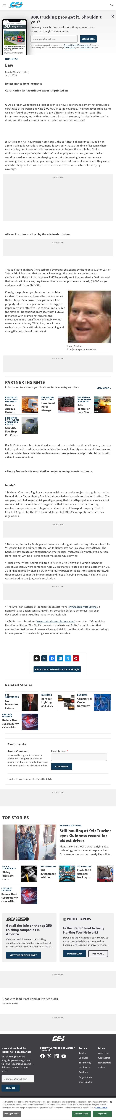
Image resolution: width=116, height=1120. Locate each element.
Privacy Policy (70, 47)
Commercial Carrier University (84, 702)
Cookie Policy (101, 1107)
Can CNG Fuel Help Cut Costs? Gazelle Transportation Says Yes (12, 431)
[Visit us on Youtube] (63, 1055)
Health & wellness (71, 825)
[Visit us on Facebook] (42, 1055)
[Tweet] (68, 658)
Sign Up (11, 1088)
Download (74, 953)
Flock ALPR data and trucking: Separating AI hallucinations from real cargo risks (86, 873)
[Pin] (76, 658)
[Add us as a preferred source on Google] (44, 658)
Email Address (59, 751)
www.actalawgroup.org (82, 606)
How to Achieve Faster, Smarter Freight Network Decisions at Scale (11, 409)
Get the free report (23, 955)
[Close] (111, 1102)
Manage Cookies (11, 1113)
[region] (58, 1108)
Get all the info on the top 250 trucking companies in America (29, 930)
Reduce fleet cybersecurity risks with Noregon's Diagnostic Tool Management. (10, 724)
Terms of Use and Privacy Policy (76, 45)
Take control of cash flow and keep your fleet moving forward (84, 409)
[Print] (37, 658)
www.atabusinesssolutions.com (55, 621)
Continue (61, 766)
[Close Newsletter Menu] (112, 16)
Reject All (102, 1113)
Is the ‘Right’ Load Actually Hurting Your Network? (83, 930)
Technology (84, 866)
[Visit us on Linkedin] (57, 1055)
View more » (104, 388)
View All (98, 953)
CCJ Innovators (12, 696)
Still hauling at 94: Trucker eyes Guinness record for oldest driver (85, 835)
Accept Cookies (81, 1113)
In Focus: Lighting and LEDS (47, 702)
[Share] (52, 658)
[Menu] (4, 5)
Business (11, 59)
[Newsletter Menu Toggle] (112, 5)
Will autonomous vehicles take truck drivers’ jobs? (48, 873)
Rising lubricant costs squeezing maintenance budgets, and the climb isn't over (10, 876)
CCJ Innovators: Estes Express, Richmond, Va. (12, 704)
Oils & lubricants (9, 867)
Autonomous (48, 866)
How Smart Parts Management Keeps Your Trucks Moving (48, 406)
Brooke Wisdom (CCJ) (16, 71)
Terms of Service (86, 47)
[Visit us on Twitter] (49, 1055)
